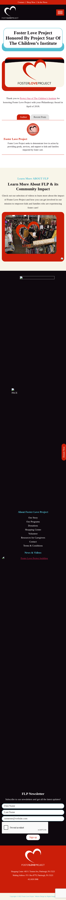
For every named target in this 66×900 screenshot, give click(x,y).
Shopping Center (33, 529)
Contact (21, 2)
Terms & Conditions (33, 545)
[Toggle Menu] (60, 12)
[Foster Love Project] (33, 129)
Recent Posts (40, 117)
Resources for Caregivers (33, 537)
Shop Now (31, 2)
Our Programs (33, 521)
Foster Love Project (15, 139)
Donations (33, 525)
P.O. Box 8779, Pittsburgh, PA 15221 (39, 875)
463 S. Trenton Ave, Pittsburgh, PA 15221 (39, 871)
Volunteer (33, 533)
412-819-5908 (33, 879)
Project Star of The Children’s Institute (38, 98)
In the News (42, 2)
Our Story (33, 517)
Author (23, 117)
